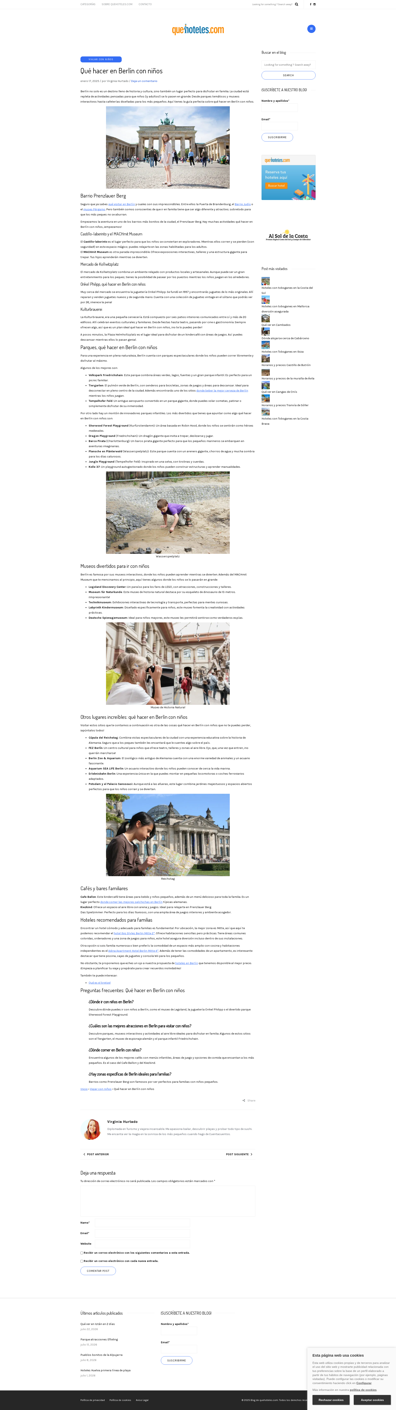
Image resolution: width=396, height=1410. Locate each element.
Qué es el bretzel (100, 982)
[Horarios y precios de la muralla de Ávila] (266, 371)
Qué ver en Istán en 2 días (97, 1324)
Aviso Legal (142, 1400)
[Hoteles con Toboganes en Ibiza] (266, 344)
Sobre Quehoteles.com (117, 4)
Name (85, 1222)
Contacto (145, 4)
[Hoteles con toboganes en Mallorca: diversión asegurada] (266, 299)
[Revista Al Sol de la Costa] (289, 235)
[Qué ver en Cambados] (266, 318)
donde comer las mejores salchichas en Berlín (131, 902)
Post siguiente (237, 1154)
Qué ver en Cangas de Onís (279, 392)
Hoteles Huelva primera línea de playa (105, 1370)
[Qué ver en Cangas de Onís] (266, 385)
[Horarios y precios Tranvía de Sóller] (266, 398)
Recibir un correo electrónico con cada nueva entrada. (121, 1261)
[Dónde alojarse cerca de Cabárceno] (266, 331)
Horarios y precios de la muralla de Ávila (288, 378)
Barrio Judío (243, 204)
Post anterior (98, 1154)
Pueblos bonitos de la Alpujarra (101, 1355)
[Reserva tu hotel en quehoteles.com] (289, 177)
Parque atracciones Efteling (99, 1339)
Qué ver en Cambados (276, 325)
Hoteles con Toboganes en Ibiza (283, 351)
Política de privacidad (92, 1400)
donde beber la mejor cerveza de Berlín (222, 390)
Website (85, 1243)
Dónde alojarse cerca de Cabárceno (285, 338)
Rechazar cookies (331, 1400)
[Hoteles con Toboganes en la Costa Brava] (266, 411)
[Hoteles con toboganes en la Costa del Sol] (266, 281)
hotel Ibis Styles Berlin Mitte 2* (134, 933)
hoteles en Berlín (186, 963)
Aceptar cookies (372, 1400)
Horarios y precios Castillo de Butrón (286, 365)
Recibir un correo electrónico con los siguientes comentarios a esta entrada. (137, 1253)
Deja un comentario (144, 81)
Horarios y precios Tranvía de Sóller (285, 405)
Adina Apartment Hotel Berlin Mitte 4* (133, 951)
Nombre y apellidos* (275, 101)
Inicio (84, 1089)
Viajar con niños (101, 59)
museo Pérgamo (94, 209)
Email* (266, 119)
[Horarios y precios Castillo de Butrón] (266, 358)
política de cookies (363, 1389)
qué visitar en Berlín (121, 204)
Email (84, 1233)
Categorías (87, 4)
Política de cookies (120, 1400)
